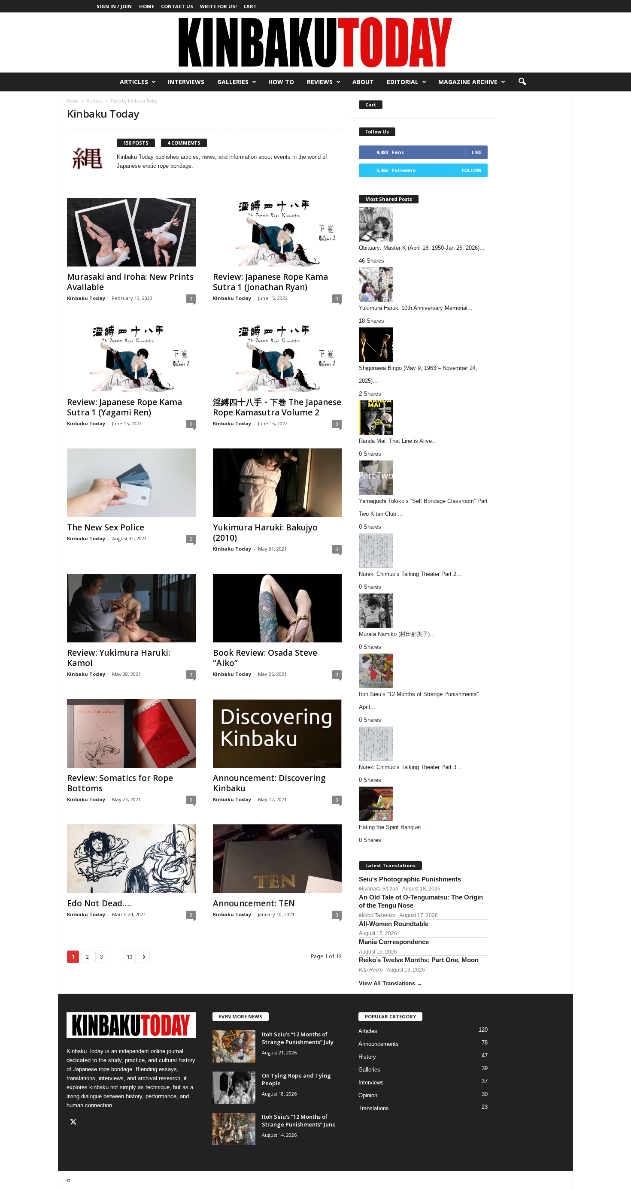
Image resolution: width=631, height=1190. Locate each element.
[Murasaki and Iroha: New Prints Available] (131, 232)
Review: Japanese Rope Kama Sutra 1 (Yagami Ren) (124, 407)
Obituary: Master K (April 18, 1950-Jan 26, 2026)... (422, 248)
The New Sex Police (105, 527)
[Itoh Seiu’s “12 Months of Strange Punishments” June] (233, 1129)
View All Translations (390, 983)
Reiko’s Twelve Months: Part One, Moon (419, 959)
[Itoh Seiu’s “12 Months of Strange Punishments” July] (233, 1046)
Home (146, 6)
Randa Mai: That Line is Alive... (398, 441)
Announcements (378, 1044)
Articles (134, 82)
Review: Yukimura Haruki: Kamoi (118, 658)
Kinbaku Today (86, 298)
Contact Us (177, 6)
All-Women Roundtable (393, 923)
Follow (471, 170)
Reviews (320, 82)
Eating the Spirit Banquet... (392, 827)
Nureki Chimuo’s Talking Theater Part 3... (410, 767)
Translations (373, 1108)
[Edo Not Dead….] (131, 858)
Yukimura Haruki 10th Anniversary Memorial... (416, 308)
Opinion (367, 1095)
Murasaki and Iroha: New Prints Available (130, 282)
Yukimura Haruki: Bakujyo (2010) (265, 532)
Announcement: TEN (254, 903)
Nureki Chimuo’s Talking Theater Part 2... (410, 574)
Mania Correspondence (394, 941)
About (363, 82)
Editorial (403, 82)
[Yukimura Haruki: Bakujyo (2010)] (277, 482)
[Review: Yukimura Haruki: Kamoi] (131, 608)
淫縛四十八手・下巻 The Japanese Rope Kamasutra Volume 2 (277, 407)
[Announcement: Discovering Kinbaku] (277, 733)
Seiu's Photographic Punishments (410, 879)
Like (477, 152)
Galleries (233, 82)
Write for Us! (218, 6)
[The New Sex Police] (131, 482)
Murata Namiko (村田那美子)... (397, 634)
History (367, 1057)
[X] (74, 1123)
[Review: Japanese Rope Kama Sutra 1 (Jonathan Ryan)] (277, 232)
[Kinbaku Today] (315, 42)
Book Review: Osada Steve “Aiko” (265, 658)
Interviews (186, 82)
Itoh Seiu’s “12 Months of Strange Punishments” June (299, 1120)
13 (130, 957)
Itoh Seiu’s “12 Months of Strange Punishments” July (298, 1038)
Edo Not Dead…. (99, 903)
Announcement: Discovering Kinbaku (269, 783)
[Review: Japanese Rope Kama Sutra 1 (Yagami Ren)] (131, 357)
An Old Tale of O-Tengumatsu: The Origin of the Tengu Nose (421, 901)
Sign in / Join (114, 6)
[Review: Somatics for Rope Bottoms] (131, 733)
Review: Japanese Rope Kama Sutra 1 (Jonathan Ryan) (270, 282)
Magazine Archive (468, 82)
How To (281, 82)
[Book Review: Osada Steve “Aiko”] (277, 608)
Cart (250, 6)
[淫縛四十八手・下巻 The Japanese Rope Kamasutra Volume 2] (277, 357)
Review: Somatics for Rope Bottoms (120, 783)
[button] (522, 82)
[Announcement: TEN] (277, 858)
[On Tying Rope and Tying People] (233, 1088)
